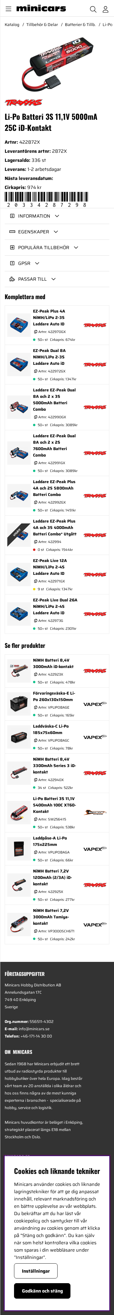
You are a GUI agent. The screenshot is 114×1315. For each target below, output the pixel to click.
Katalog (12, 24)
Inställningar (36, 1271)
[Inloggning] (105, 8)
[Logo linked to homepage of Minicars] (42, 8)
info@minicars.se (34, 1029)
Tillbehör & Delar (42, 24)
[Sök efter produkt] (93, 8)
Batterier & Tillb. (80, 24)
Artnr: (51, 331)
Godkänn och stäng (42, 1291)
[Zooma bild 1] (57, 64)
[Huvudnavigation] (7, 8)
